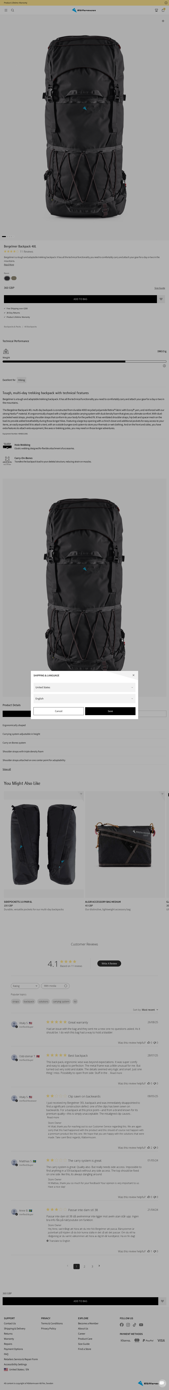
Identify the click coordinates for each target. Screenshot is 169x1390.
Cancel (58, 711)
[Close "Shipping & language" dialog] (133, 675)
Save (110, 711)
